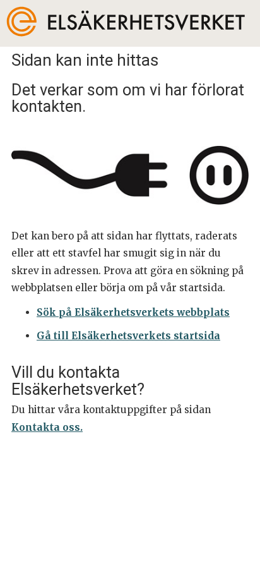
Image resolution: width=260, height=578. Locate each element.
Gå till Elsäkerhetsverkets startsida (128, 336)
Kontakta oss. (47, 427)
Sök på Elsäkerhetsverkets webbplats (133, 312)
